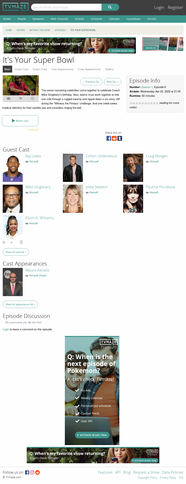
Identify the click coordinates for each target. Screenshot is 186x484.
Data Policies (172, 473)
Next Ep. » (113, 81)
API (117, 473)
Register (175, 7)
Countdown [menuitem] (134, 19)
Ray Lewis (33, 156)
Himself (33, 161)
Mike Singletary (37, 187)
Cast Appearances (62, 69)
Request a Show (146, 473)
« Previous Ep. (91, 81)
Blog (126, 473)
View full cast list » (15, 252)
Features (105, 473)
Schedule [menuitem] (96, 19)
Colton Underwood (101, 156)
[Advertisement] (70, 45)
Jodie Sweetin (97, 187)
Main (7, 69)
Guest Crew (40, 69)
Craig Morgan (157, 156)
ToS (181, 477)
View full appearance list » (20, 304)
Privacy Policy (168, 477)
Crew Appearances (89, 69)
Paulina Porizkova (160, 187)
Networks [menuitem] (38, 19)
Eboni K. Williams (39, 218)
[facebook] (108, 139)
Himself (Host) (37, 275)
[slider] (144, 103)
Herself (93, 192)
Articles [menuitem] (79, 19)
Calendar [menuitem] (114, 19)
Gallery (109, 69)
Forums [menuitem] (151, 19)
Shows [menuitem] (7, 19)
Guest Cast (21, 69)
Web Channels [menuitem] (59, 19)
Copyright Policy (147, 477)
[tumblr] (119, 139)
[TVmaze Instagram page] (32, 473)
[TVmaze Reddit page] (37, 473)
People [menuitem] (22, 19)
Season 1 (147, 87)
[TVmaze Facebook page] (27, 473)
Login (159, 7)
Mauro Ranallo (37, 270)
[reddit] (114, 139)
